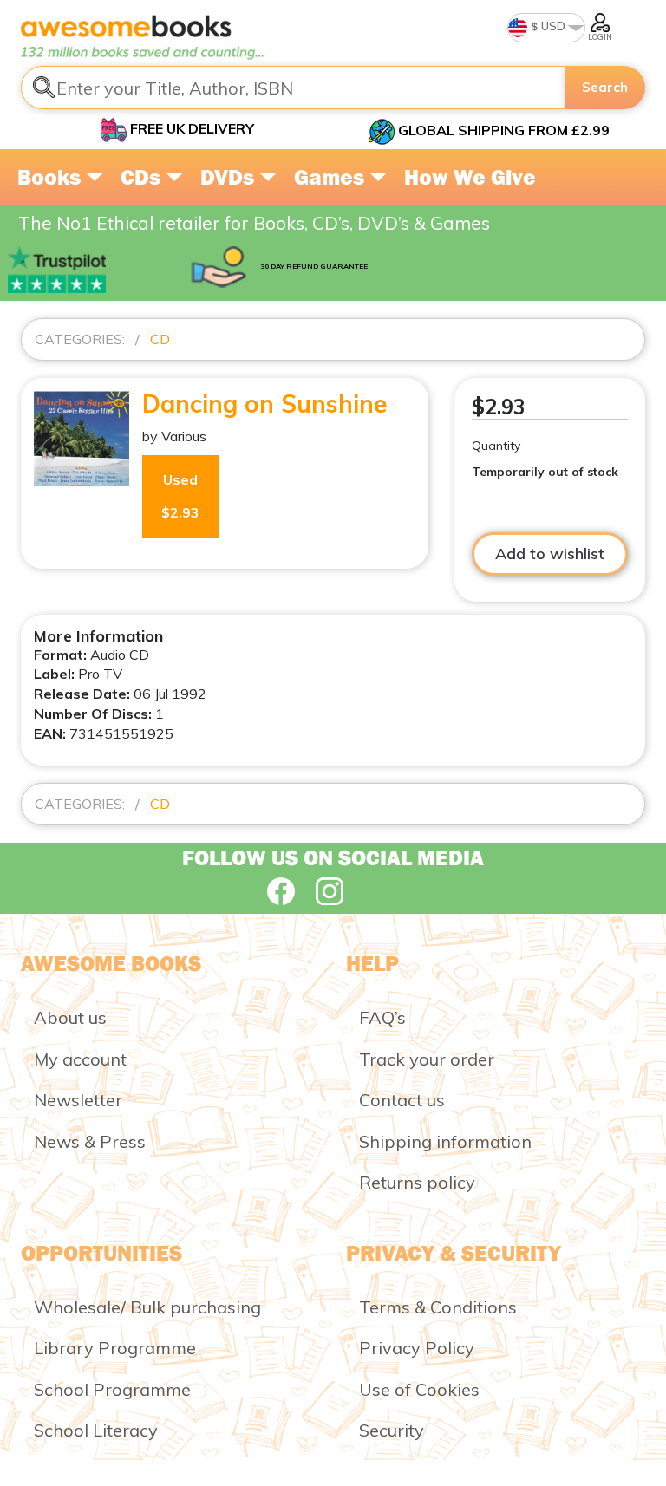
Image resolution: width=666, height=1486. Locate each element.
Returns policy (417, 1182)
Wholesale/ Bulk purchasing (147, 1307)
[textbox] (293, 87)
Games (331, 177)
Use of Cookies (419, 1389)
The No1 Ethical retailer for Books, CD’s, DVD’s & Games (254, 223)
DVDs (229, 177)
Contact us (402, 1100)
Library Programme (115, 1348)
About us (70, 1017)
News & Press (90, 1141)
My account (80, 1059)
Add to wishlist (549, 554)
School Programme (112, 1389)
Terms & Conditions (438, 1307)
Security (391, 1430)
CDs (143, 177)
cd (160, 339)
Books (51, 177)
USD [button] (552, 26)
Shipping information (445, 1141)
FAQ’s (382, 1017)
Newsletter (78, 1100)
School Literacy (96, 1430)
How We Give (470, 177)
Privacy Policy (416, 1348)
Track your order (426, 1059)
